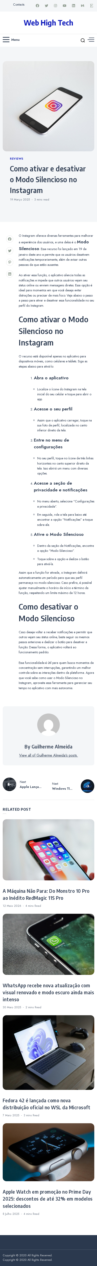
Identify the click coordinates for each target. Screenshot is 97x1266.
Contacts (18, 4)
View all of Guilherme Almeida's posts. (48, 755)
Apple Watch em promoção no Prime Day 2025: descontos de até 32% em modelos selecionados (48, 1199)
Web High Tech (48, 22)
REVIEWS (16, 159)
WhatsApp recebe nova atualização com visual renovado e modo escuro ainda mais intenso (48, 992)
